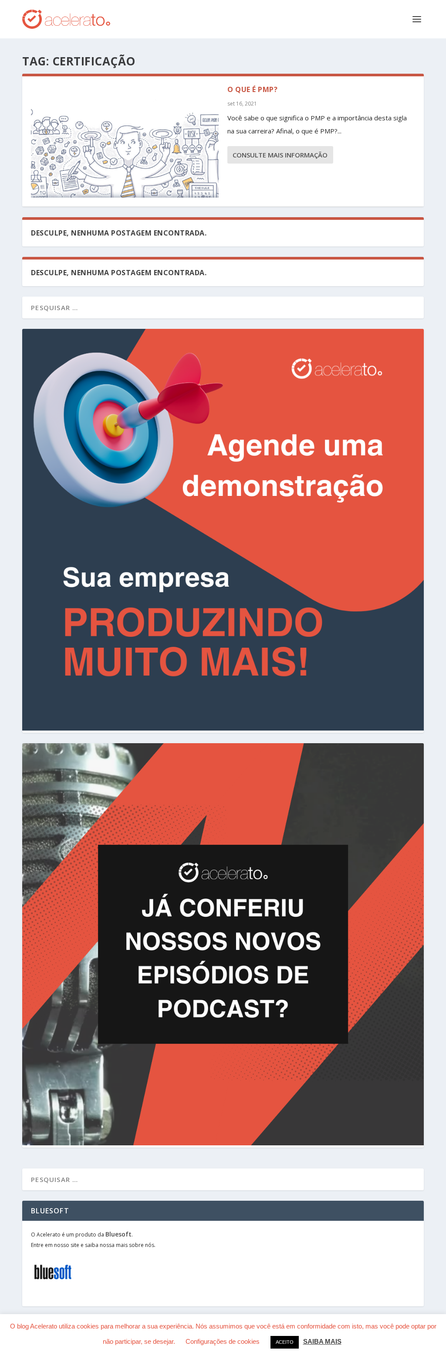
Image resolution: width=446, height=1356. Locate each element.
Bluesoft (118, 1234)
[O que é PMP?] (125, 141)
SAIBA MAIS (322, 1341)
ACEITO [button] (285, 1342)
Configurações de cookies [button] (223, 1341)
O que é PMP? (252, 89)
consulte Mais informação (280, 154)
